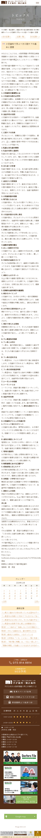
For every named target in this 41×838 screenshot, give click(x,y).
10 (37, 590)
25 (4, 598)
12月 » (37, 601)
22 (26, 596)
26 (9, 598)
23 (31, 596)
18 (4, 596)
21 (20, 596)
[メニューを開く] (37, 3)
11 (4, 593)
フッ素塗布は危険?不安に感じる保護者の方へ (18, 623)
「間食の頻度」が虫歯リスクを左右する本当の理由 (21, 645)
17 (37, 593)
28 (20, 598)
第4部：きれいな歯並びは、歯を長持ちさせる (18, 631)
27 (15, 598)
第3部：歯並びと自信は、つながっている (17, 634)
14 (20, 593)
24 (37, 596)
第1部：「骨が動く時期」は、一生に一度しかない (20, 641)
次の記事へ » (35, 36)
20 (15, 596)
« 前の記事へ (6, 36)
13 (15, 593)
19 (9, 596)
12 (9, 593)
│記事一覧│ (20, 36)
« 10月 (4, 601)
